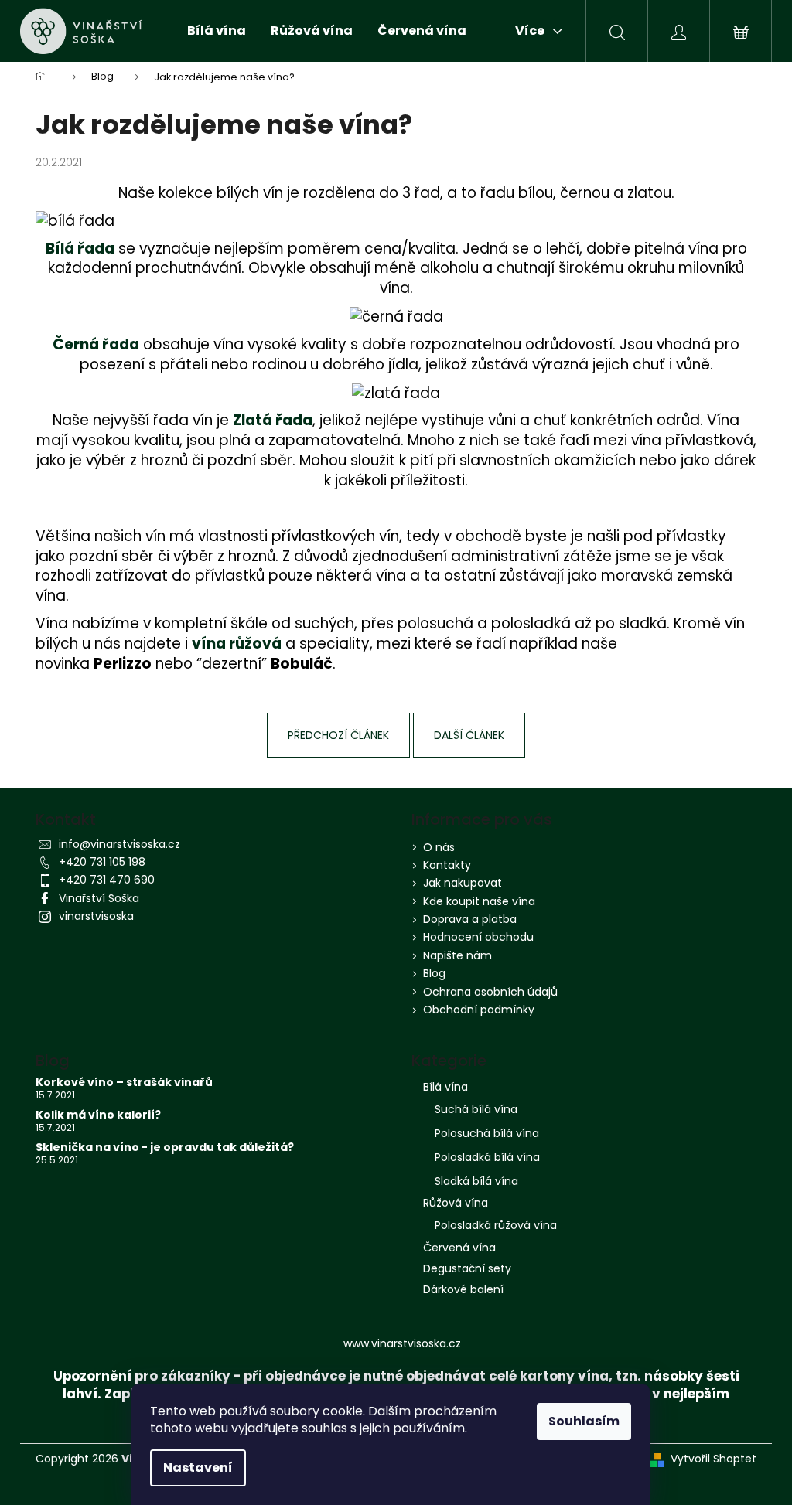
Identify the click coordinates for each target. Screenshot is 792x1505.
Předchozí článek (338, 735)
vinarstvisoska (96, 916)
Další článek (469, 735)
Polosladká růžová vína (496, 1225)
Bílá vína (445, 1087)
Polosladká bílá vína (487, 1157)
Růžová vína (455, 1202)
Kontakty (447, 865)
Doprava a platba (470, 919)
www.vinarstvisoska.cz (402, 1343)
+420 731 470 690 (107, 879)
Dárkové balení (463, 1289)
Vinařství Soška (99, 898)
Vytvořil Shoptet (713, 1459)
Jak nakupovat (462, 882)
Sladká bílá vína (476, 1181)
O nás (439, 847)
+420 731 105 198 (102, 862)
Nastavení (198, 1467)
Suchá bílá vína (476, 1109)
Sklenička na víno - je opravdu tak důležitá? (165, 1147)
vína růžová (237, 643)
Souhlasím (584, 1421)
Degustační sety (467, 1268)
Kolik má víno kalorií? (98, 1115)
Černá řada (96, 344)
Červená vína (459, 1247)
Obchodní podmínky (478, 1009)
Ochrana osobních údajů (490, 991)
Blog (434, 973)
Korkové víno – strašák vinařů (124, 1082)
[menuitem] (216, 31)
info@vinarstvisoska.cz (119, 844)
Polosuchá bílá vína (487, 1133)
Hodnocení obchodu (478, 937)
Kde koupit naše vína (479, 901)
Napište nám (457, 955)
